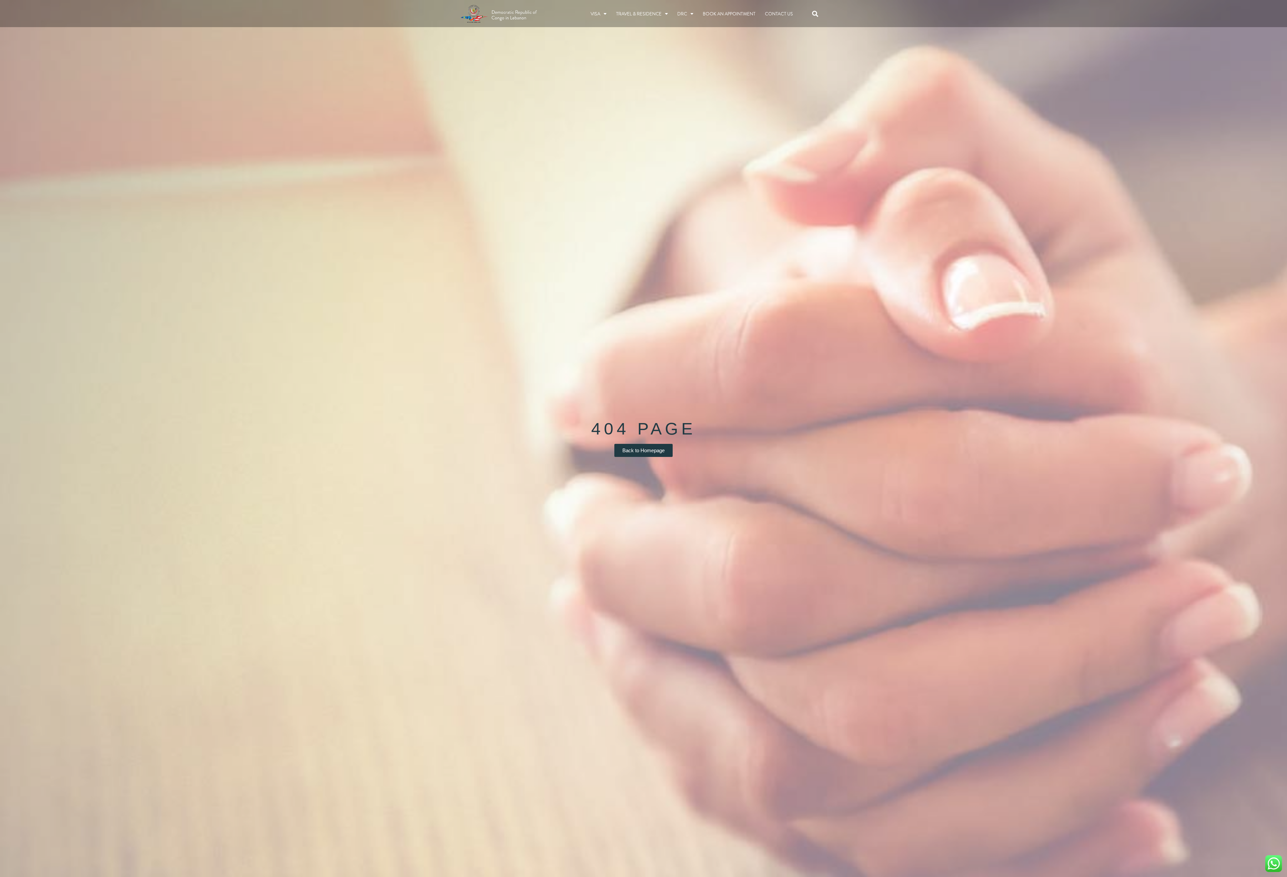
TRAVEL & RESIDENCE (639, 13)
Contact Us (779, 13)
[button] (815, 13)
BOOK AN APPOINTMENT (729, 13)
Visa (595, 13)
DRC (682, 13)
